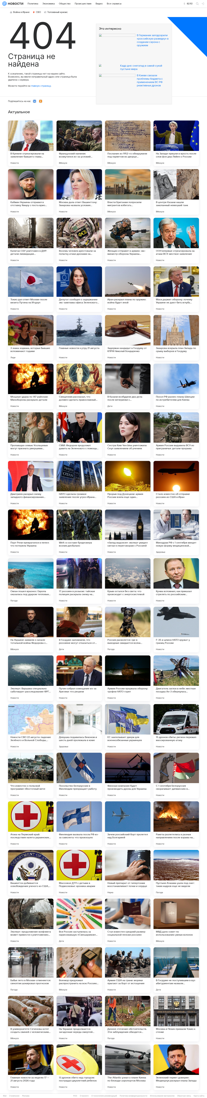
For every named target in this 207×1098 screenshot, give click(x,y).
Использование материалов (162, 1096)
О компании (14, 1096)
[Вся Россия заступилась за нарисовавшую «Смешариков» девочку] (79, 921)
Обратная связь (184, 1096)
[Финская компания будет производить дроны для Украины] (127, 775)
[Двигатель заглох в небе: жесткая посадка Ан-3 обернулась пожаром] (176, 678)
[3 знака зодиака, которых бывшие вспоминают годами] (30, 338)
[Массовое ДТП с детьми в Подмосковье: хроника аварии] (79, 873)
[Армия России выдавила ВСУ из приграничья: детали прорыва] (176, 435)
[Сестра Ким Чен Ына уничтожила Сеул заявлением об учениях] (127, 435)
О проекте (84, 1096)
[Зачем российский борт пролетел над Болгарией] (127, 824)
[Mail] (4, 3)
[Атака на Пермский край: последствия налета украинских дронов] (30, 824)
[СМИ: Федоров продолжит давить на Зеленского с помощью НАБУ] (79, 435)
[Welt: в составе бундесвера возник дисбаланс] (79, 532)
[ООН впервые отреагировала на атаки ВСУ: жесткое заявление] (176, 240)
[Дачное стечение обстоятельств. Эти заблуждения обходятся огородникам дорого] (127, 1018)
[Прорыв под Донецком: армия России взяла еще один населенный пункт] (127, 484)
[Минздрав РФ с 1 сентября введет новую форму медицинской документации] (176, 532)
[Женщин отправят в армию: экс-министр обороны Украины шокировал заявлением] (127, 240)
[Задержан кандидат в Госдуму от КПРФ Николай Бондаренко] (127, 338)
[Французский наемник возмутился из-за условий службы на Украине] (79, 143)
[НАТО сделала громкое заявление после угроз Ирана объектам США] (79, 484)
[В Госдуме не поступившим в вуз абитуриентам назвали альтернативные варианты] (176, 970)
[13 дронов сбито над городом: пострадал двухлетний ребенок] (79, 1067)
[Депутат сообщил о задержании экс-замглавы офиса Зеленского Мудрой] (79, 289)
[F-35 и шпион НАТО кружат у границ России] (176, 629)
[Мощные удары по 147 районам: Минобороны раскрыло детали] (30, 386)
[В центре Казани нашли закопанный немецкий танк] (176, 192)
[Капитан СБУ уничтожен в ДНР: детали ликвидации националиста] (30, 240)
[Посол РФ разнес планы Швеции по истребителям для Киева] (176, 386)
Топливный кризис (57, 12)
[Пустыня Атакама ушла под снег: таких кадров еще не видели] (176, 873)
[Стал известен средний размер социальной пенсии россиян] (127, 921)
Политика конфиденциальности (133, 1096)
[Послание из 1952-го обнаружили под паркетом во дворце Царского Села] (127, 143)
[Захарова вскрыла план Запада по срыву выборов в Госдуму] (176, 338)
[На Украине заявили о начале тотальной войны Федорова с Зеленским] (30, 629)
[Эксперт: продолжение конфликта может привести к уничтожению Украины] (30, 921)
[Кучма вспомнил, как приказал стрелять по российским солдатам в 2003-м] (176, 581)
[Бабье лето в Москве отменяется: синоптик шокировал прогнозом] (30, 970)
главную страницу (41, 85)
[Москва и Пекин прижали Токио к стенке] (176, 1018)
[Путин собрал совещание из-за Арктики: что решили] (79, 678)
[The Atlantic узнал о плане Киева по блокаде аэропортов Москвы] (127, 1067)
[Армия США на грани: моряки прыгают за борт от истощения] (127, 970)
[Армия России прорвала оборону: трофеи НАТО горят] (127, 678)
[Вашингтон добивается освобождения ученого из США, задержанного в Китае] (30, 873)
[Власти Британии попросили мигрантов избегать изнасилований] (127, 192)
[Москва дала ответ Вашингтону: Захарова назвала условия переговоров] (79, 192)
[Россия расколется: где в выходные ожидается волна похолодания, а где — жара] (127, 629)
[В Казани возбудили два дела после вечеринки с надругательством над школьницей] (127, 386)
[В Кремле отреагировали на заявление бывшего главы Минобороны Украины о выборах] (30, 143)
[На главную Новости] (15, 3)
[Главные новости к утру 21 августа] (79, 338)
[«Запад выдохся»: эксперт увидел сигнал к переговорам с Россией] (127, 532)
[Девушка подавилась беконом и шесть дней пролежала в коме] (79, 727)
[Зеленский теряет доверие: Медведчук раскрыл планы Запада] (176, 1067)
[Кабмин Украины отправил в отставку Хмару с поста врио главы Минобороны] (30, 192)
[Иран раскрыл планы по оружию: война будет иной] (127, 289)
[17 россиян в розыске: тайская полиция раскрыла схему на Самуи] (79, 581)
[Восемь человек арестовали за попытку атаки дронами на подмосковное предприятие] (79, 240)
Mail (5, 1096)
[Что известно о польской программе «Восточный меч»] (30, 775)
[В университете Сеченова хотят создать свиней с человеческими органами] (30, 1018)
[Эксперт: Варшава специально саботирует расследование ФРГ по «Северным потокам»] (30, 678)
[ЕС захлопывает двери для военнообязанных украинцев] (127, 727)
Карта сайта (199, 1096)
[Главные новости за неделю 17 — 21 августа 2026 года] (30, 1067)
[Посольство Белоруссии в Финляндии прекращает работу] (79, 775)
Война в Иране (21, 12)
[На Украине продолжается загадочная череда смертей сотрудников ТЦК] (79, 1018)
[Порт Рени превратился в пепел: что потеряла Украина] (30, 532)
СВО (38, 12)
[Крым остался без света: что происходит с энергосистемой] (127, 581)
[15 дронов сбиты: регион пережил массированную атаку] (176, 727)
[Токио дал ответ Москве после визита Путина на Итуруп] (30, 289)
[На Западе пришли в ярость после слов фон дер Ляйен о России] (176, 143)
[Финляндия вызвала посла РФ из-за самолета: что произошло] (79, 824)
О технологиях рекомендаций (104, 1096)
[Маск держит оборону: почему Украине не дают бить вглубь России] (176, 289)
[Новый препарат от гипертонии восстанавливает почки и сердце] (127, 873)
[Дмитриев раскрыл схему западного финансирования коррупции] (30, 484)
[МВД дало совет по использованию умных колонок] (176, 921)
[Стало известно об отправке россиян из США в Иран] (176, 484)
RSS (75, 1096)
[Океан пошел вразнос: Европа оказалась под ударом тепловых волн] (30, 581)
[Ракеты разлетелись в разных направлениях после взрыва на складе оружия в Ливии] (176, 824)
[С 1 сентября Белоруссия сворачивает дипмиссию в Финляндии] (176, 775)
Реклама (25, 1096)
